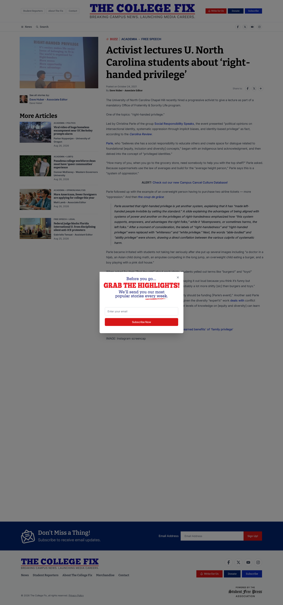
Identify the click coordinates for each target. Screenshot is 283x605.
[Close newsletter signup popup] (178, 277)
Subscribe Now (141, 322)
